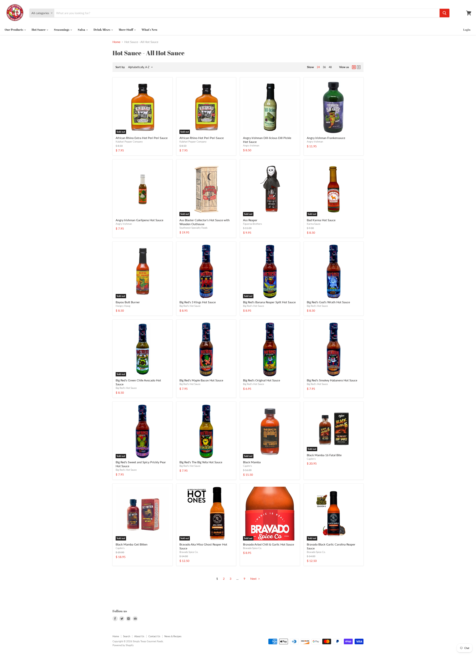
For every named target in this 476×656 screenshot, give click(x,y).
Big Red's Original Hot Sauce (261, 380)
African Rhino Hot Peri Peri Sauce (201, 138)
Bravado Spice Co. (188, 552)
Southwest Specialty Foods (193, 227)
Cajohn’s (247, 465)
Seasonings (62, 30)
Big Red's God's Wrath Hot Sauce (328, 302)
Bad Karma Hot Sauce (321, 220)
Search (126, 636)
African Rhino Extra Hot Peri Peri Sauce (142, 138)
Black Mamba (252, 462)
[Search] (444, 13)
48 (330, 67)
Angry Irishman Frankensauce (326, 138)
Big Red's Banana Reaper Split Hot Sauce (269, 302)
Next (253, 578)
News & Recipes (172, 636)
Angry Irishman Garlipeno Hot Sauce (139, 220)
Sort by (120, 67)
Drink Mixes (102, 30)
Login (466, 29)
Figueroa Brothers (252, 223)
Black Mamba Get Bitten (131, 544)
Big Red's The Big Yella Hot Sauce (200, 462)
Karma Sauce (313, 223)
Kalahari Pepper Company (129, 141)
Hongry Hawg (123, 305)
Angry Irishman (251, 145)
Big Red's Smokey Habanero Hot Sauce (332, 380)
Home (116, 42)
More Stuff (126, 30)
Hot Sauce (39, 30)
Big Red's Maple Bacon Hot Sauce (201, 380)
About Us (139, 636)
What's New (149, 30)
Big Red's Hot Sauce (189, 305)
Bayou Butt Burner (128, 302)
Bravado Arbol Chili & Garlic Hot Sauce (268, 544)
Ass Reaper (250, 220)
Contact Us (154, 636)
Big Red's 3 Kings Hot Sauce (197, 302)
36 (324, 67)
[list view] (359, 67)
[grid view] (354, 67)
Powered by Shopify (123, 645)
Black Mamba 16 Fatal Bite (324, 455)
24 (318, 67)
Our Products (14, 30)
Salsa (82, 30)
